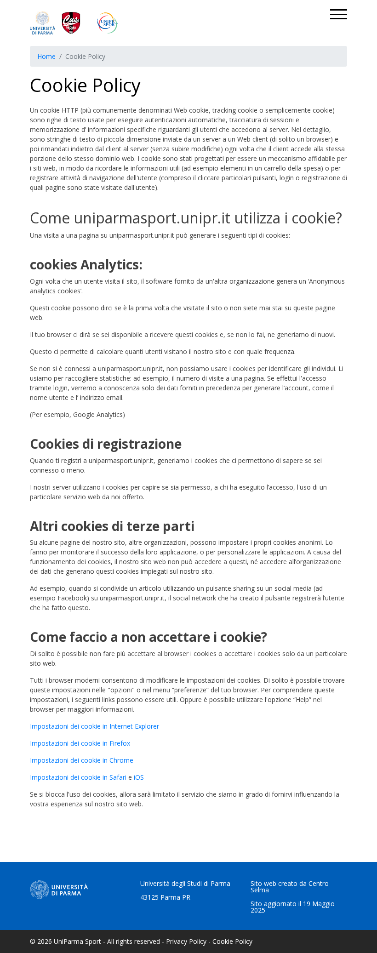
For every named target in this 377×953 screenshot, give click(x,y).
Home (46, 56)
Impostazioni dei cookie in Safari (78, 777)
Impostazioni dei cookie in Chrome (81, 760)
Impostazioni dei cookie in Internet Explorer (94, 726)
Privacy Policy (186, 941)
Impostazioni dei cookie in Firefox (80, 743)
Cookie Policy (232, 941)
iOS (139, 777)
